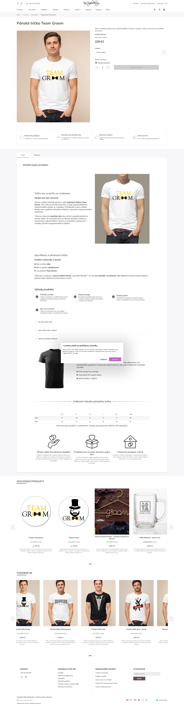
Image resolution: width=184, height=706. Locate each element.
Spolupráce (160, 3)
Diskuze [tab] (37, 155)
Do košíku (112, 558)
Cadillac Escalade (100, 676)
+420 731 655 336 (25, 673)
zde (76, 353)
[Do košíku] (111, 511)
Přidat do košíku (136, 67)
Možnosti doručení (104, 63)
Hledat (139, 678)
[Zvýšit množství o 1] (108, 67)
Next (171, 527)
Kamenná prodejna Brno (148, 3)
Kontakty (135, 3)
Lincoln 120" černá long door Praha (106, 683)
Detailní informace (100, 34)
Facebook (18, 3)
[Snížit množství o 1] (97, 67)
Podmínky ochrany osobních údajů (68, 684)
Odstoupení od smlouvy (65, 687)
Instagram (21, 3)
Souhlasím (115, 359)
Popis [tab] (23, 155)
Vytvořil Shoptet (163, 700)
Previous (13, 527)
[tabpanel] (35, 524)
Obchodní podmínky (64, 681)
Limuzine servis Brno (101, 673)
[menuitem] (22, 9)
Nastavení (103, 359)
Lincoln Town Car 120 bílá (103, 680)
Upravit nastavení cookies (26, 700)
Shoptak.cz (38, 703)
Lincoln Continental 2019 (103, 687)
